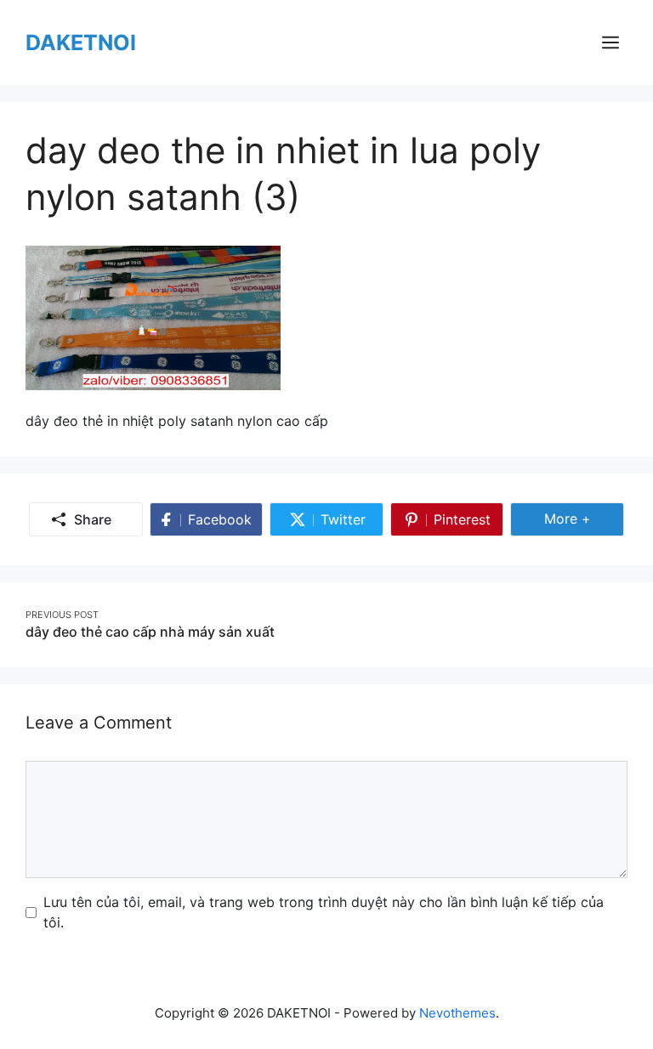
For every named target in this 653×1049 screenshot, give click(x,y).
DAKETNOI (81, 42)
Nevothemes (457, 1013)
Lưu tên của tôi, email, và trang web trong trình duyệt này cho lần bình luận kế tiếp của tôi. (323, 912)
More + (584, 518)
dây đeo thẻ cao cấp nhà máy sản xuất (150, 631)
